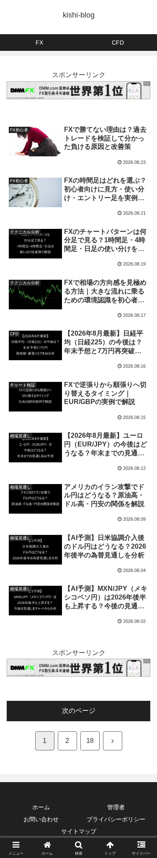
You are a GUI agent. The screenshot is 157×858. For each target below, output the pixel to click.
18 (90, 740)
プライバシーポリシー (116, 819)
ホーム (41, 807)
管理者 (116, 807)
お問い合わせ (41, 819)
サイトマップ (78, 831)
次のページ (78, 710)
